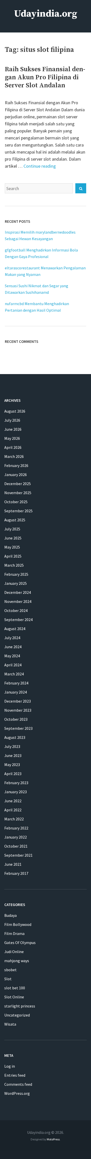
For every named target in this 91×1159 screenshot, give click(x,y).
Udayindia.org (45, 14)
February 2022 (16, 827)
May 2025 (12, 547)
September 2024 (18, 619)
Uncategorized (17, 1015)
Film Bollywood (17, 924)
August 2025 (14, 519)
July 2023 (12, 746)
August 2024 (14, 628)
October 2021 (16, 846)
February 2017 (16, 873)
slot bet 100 (14, 987)
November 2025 (17, 492)
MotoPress (53, 1139)
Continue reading (40, 166)
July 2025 (12, 528)
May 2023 (12, 764)
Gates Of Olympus (20, 942)
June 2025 (12, 537)
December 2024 (17, 592)
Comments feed (18, 1084)
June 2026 (12, 429)
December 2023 (17, 701)
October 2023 (16, 719)
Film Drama (14, 933)
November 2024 (17, 601)
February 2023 (16, 782)
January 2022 (15, 837)
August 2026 (14, 411)
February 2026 (16, 465)
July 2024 (12, 637)
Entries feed (14, 1075)
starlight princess (19, 1005)
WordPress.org (17, 1093)
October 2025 (16, 501)
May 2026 (12, 438)
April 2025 (12, 556)
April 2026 (12, 447)
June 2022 (12, 800)
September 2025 (18, 510)
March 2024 (14, 673)
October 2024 (16, 610)
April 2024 (12, 664)
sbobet (10, 969)
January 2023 (15, 791)
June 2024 (12, 646)
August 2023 (14, 737)
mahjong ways (16, 960)
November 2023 (17, 710)
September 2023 (18, 728)
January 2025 (15, 583)
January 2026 (15, 474)
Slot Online (14, 996)
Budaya (10, 915)
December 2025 (17, 483)
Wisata (10, 1024)
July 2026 (12, 420)
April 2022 (12, 809)
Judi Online (14, 951)
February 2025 (16, 574)
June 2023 (12, 755)
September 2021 (18, 855)
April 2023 (12, 773)
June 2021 (12, 864)
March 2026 (14, 456)
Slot (8, 978)
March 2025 (14, 565)
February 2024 (16, 682)
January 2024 (15, 692)
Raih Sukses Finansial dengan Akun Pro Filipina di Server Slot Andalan (45, 77)
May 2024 (12, 655)
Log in (9, 1066)
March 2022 (14, 818)
